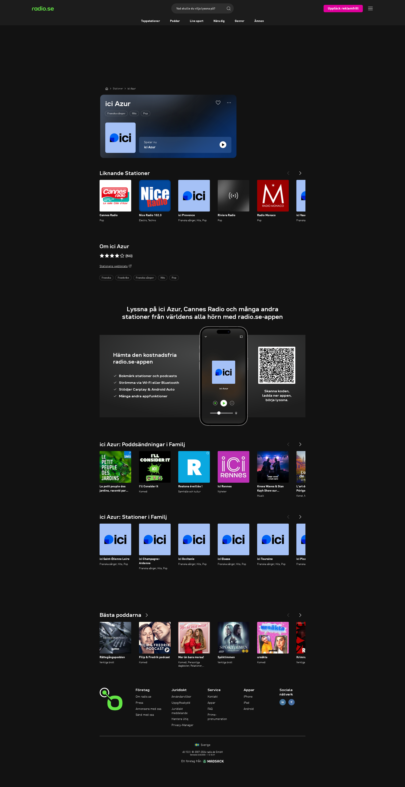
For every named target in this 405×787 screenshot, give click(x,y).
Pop (145, 113)
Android (249, 708)
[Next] (300, 171)
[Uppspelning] (223, 144)
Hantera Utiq (179, 719)
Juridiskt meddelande (179, 711)
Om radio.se (143, 696)
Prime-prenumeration (217, 717)
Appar (211, 702)
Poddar (175, 21)
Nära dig (219, 21)
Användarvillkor (181, 696)
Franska (106, 278)
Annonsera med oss (148, 708)
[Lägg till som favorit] (218, 102)
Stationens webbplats (114, 266)
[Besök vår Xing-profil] (291, 702)
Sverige (205, 745)
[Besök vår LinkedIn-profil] (282, 702)
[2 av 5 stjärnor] (106, 255)
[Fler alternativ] (229, 102)
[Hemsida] (106, 88)
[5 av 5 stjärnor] (122, 255)
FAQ (210, 708)
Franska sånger (116, 113)
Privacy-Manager (182, 725)
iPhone (248, 696)
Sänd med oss (145, 714)
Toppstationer (150, 21)
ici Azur (149, 147)
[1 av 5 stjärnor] (101, 255)
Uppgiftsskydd (180, 702)
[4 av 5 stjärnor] (117, 255)
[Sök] (228, 8)
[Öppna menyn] (370, 8)
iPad (246, 702)
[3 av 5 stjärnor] (112, 255)
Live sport (196, 21)
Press (139, 702)
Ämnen (259, 21)
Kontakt (213, 696)
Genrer (239, 21)
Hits (134, 113)
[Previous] (288, 171)
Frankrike (123, 278)
